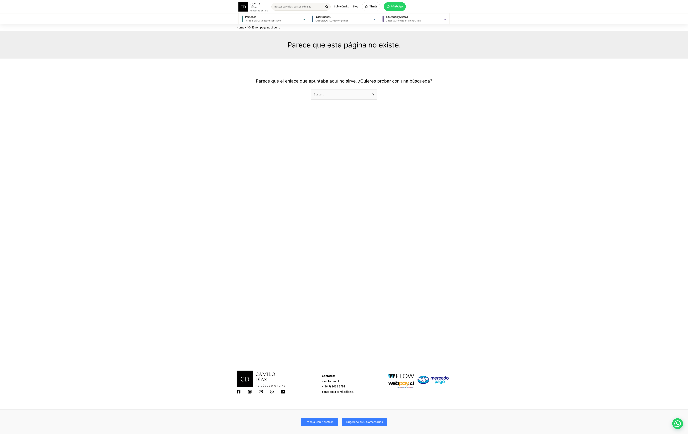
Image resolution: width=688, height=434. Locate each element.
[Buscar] (326, 6)
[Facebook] (238, 392)
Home (240, 27)
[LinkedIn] (283, 392)
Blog (355, 6)
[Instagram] (250, 392)
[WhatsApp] (272, 392)
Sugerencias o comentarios (364, 422)
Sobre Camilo (341, 6)
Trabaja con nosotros (319, 422)
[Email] (261, 392)
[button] (677, 423)
